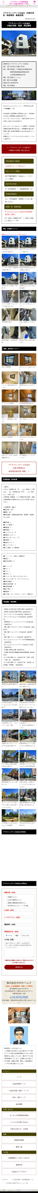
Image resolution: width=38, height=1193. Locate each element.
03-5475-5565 (20, 996)
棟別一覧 (19, 1147)
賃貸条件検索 (19, 1140)
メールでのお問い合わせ (19, 1122)
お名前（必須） (9, 910)
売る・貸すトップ (19, 1097)
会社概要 (19, 1104)
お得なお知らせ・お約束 (19, 1129)
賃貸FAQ (19, 1165)
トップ (19, 1077)
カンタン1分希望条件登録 (19, 1115)
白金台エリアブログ (19, 1171)
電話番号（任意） (10, 924)
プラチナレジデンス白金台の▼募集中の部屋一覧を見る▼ (20, 149)
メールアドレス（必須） (12, 917)
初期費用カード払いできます (19, 1158)
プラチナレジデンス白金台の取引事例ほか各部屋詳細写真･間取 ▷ (19, 468)
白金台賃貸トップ (19, 1084)
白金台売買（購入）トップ (19, 1090)
